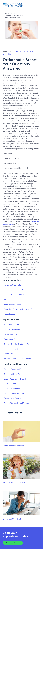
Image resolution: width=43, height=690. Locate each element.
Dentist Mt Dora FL (12, 374)
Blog (12, 13)
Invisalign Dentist (11, 334)
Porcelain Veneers (11, 353)
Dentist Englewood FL (13, 369)
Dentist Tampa (10, 384)
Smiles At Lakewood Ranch (15, 379)
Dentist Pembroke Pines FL (15, 393)
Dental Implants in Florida (13, 445)
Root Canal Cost (11, 339)
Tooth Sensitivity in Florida (14, 482)
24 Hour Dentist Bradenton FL (16, 344)
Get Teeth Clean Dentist (14, 294)
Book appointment (13, 543)
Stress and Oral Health (12, 519)
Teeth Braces (9, 314)
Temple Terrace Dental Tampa (16, 403)
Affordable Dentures (12, 304)
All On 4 (7, 299)
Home (7, 13)
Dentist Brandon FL (12, 388)
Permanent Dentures (13, 349)
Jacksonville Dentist (12, 398)
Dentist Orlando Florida (14, 290)
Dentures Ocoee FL (12, 329)
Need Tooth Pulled (11, 324)
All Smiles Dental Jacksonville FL (17, 358)
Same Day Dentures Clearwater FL (18, 309)
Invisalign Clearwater (13, 285)
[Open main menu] (38, 5)
